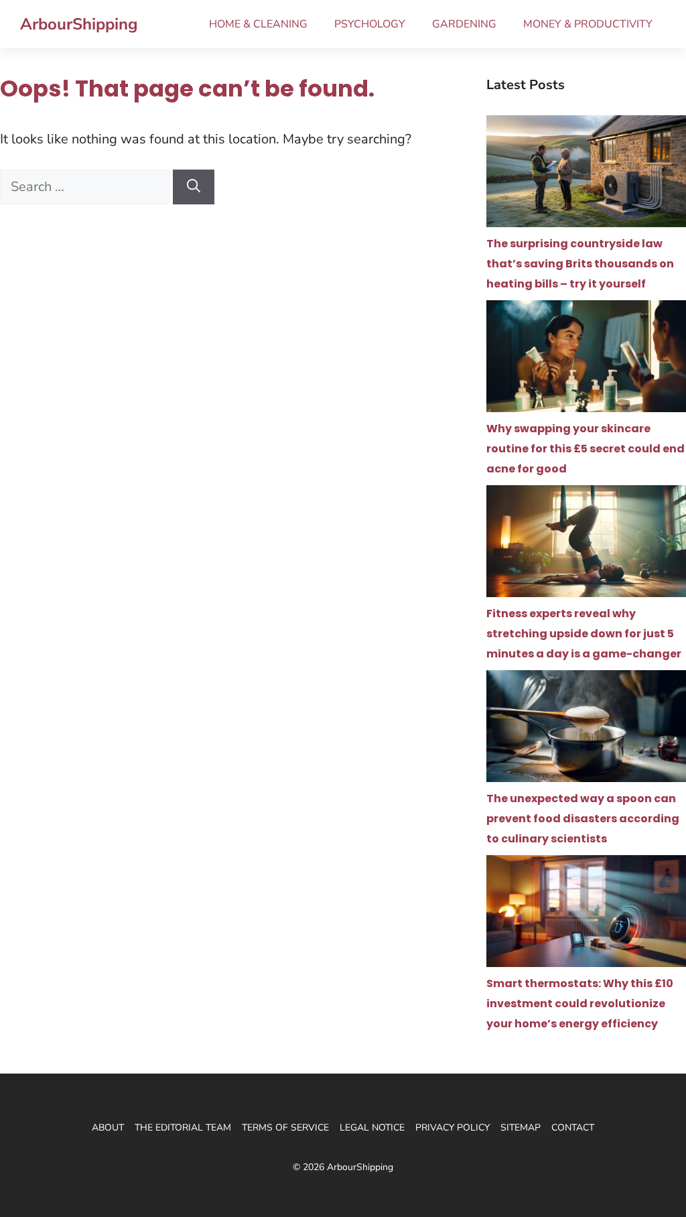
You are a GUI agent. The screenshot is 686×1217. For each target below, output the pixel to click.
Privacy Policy (452, 1127)
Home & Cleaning (258, 24)
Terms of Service (285, 1127)
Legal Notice (372, 1127)
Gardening (464, 24)
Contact (572, 1127)
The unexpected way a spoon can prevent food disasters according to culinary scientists (582, 818)
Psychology (369, 24)
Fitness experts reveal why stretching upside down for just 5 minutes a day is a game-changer (583, 633)
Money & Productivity (588, 24)
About (108, 1127)
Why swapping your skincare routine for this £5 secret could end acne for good (585, 448)
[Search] (193, 187)
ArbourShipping (79, 24)
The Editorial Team (183, 1127)
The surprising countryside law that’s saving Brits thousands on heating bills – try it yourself (580, 264)
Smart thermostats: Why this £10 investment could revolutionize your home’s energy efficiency (579, 1003)
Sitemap (520, 1127)
